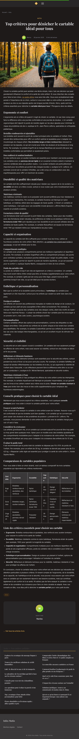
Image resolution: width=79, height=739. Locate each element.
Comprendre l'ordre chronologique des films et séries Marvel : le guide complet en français (57, 657)
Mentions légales (9, 727)
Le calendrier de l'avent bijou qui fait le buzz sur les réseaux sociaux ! (21, 675)
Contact (19, 727)
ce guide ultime (28, 97)
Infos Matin (9, 720)
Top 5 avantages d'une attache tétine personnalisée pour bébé (17, 696)
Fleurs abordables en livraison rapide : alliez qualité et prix (19, 702)
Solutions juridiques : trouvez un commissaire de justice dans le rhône (55, 689)
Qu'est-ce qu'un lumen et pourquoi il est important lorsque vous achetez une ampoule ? (56, 697)
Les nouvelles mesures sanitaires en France (58, 664)
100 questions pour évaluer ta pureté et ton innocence (20, 689)
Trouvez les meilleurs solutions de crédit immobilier (19, 663)
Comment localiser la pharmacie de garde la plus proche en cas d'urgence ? (58, 670)
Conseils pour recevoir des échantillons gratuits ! (19, 682)
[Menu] (43, 3)
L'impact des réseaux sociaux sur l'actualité (57, 683)
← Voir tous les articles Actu (13, 631)
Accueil (4, 12)
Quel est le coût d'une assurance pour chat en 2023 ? (57, 677)
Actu (10, 12)
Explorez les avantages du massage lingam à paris (21, 656)
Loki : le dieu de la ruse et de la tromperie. (20, 669)
